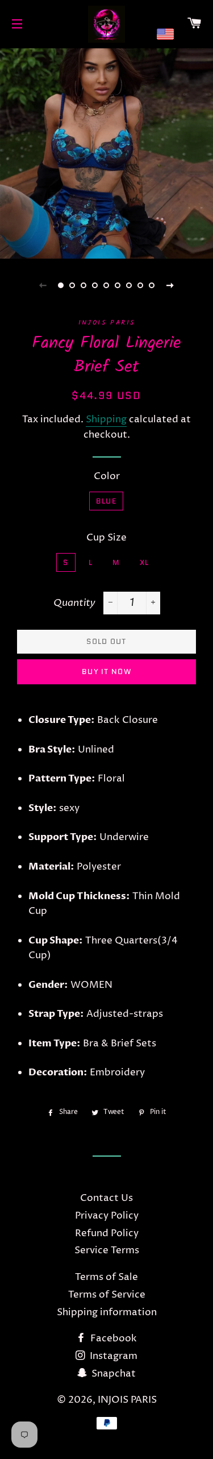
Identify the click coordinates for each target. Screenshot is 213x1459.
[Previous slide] (43, 285)
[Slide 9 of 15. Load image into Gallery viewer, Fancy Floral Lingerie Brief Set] (152, 285)
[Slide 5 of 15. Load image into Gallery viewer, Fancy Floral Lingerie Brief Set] (106, 285)
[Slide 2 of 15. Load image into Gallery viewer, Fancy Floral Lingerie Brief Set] (72, 285)
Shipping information (107, 1312)
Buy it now (106, 671)
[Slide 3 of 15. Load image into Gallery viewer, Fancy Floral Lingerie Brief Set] (84, 285)
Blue (106, 501)
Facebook (112, 1338)
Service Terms (106, 1250)
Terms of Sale (106, 1277)
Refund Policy (107, 1233)
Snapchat (112, 1374)
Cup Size (106, 537)
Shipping (106, 419)
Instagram (112, 1356)
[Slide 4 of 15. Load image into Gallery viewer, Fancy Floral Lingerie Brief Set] (95, 285)
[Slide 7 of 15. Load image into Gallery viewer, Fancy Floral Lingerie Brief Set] (129, 285)
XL (144, 562)
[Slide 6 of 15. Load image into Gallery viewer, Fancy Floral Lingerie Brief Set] (118, 285)
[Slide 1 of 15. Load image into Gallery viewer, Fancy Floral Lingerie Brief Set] (61, 285)
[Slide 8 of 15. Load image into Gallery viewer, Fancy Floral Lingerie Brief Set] (141, 285)
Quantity (74, 602)
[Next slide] (170, 285)
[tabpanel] (106, 152)
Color (107, 476)
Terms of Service (106, 1295)
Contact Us (106, 1198)
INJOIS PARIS (127, 1400)
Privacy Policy (107, 1216)
